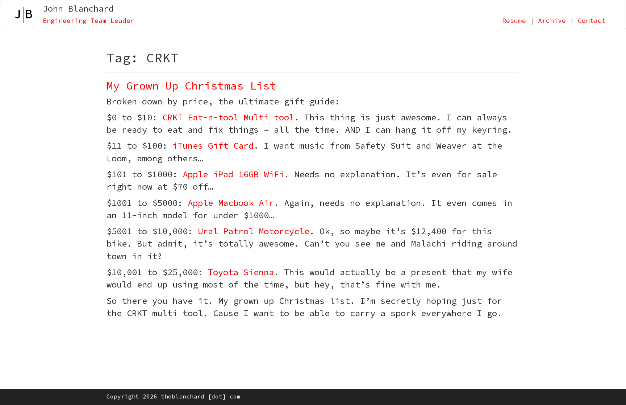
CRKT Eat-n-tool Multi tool (228, 117)
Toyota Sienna (241, 272)
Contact (592, 20)
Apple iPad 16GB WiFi (233, 174)
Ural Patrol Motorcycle (253, 231)
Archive (552, 20)
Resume (514, 20)
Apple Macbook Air (231, 202)
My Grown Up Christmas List (191, 85)
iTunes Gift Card (213, 145)
